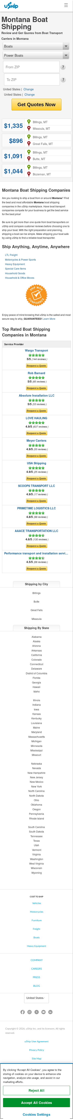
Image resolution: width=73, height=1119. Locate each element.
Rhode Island (36, 818)
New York (36, 786)
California (36, 655)
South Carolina (36, 827)
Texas (36, 840)
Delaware (36, 668)
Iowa (36, 709)
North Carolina (36, 791)
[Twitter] (36, 1013)
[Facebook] (22, 1013)
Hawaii (36, 687)
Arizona (36, 645)
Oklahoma (36, 804)
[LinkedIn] (50, 1013)
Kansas (36, 713)
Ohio (36, 800)
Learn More (49, 318)
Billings (36, 593)
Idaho (36, 691)
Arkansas (36, 650)
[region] (36, 1091)
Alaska (36, 641)
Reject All (36, 1090)
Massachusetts (36, 736)
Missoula (37, 618)
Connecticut (36, 664)
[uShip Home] (11, 6)
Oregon (36, 809)
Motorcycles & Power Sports (20, 259)
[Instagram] (29, 1013)
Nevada (36, 768)
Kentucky (36, 718)
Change (29, 89)
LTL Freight (11, 255)
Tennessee (36, 836)
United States (11, 89)
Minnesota (36, 745)
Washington (36, 859)
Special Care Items (15, 268)
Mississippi (36, 750)
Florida (36, 677)
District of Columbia (36, 673)
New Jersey (36, 777)
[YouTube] (43, 1013)
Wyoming (36, 872)
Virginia (36, 854)
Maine (36, 727)
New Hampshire (36, 772)
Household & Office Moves (19, 277)
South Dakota (36, 831)
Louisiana (36, 723)
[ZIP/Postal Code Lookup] (64, 67)
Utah (36, 845)
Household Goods (15, 273)
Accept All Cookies (36, 1102)
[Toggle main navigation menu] (67, 6)
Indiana (36, 704)
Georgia (36, 682)
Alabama (37, 636)
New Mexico (36, 781)
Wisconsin (36, 868)
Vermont (36, 849)
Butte (36, 601)
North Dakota (36, 795)
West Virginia (36, 863)
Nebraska (36, 763)
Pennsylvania (36, 813)
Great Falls (37, 610)
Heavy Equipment (15, 264)
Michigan (36, 741)
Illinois (36, 700)
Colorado (36, 659)
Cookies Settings (36, 1114)
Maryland (36, 732)
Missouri (36, 754)
